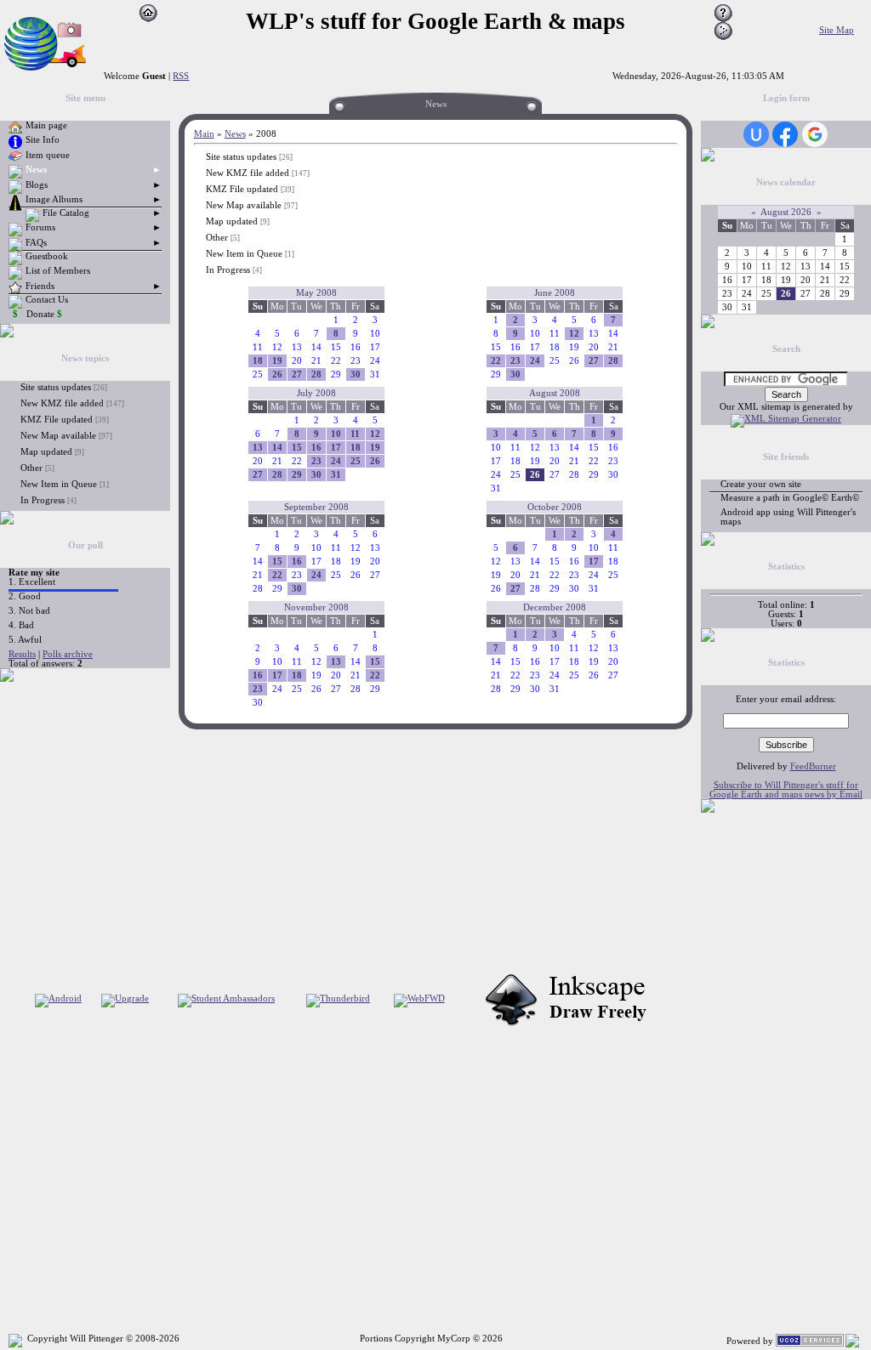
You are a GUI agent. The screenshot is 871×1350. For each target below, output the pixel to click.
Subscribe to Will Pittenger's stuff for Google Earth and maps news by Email (785, 789)
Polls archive (68, 654)
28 (316, 374)
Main (204, 134)
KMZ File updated (56, 419)
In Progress (42, 500)
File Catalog (66, 213)
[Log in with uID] (756, 134)
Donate (44, 314)
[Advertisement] (51, 793)
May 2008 (316, 293)
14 (277, 447)
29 (297, 474)
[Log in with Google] (814, 134)
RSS (181, 76)
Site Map (836, 30)
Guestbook (47, 256)
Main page (46, 125)
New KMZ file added (62, 403)
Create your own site (760, 484)
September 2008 (316, 507)
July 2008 (316, 393)
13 (258, 447)
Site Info (43, 140)
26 (277, 374)
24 (535, 361)
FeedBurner (813, 766)
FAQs (36, 242)
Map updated (46, 451)
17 (336, 447)
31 (336, 474)
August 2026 (785, 212)
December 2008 (554, 607)
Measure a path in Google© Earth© (789, 497)
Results (22, 654)
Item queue (48, 155)
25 (355, 461)
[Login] (723, 37)
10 (336, 434)
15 (297, 447)
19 (277, 361)
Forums (40, 227)
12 (574, 333)
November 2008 (316, 607)
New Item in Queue (58, 484)
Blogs (37, 185)
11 (355, 434)
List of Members (58, 270)
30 (355, 374)
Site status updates (55, 387)
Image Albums (54, 199)
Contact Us (47, 299)
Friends (40, 286)
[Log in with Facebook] (785, 134)
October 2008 (554, 507)
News (36, 169)
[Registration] (723, 19)
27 (297, 374)
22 (496, 361)
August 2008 (554, 393)
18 (258, 361)
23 (515, 361)
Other (31, 467)
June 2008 (554, 293)
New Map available (58, 435)
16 (316, 447)
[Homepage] (148, 19)
